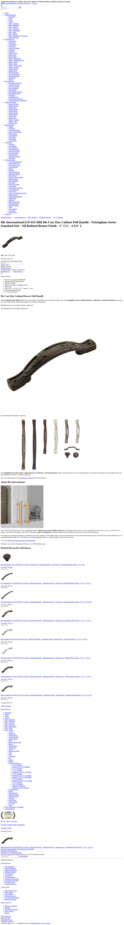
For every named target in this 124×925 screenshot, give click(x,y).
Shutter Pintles (13, 114)
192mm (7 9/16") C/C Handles (21, 777)
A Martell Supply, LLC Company (40, 923)
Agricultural (12, 41)
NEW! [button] (7, 13)
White (10, 805)
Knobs (11, 20)
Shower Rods (13, 134)
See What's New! (10, 882)
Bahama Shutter (13, 104)
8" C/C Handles (17, 779)
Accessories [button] (8, 142)
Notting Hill (12, 198)
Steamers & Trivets (14, 156)
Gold (10, 754)
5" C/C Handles (17, 770)
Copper (11, 749)
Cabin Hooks (13, 44)
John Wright (12, 186)
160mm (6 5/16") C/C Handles (21, 775)
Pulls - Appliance (14, 23)
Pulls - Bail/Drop (14, 25)
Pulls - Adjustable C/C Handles (18, 36)
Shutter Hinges (13, 109)
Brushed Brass (13, 746)
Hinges (11, 18)
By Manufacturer (10, 877)
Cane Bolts (12, 46)
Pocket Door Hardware (16, 99)
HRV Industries (13, 181)
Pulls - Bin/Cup (13, 27)
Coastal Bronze (13, 167)
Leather (11, 760)
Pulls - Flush (12, 32)
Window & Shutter (10, 872)
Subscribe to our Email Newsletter (11, 853)
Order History (9, 892)
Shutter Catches (13, 106)
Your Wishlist (9, 894)
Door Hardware (9, 866)
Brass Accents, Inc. (14, 165)
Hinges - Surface (14, 67)
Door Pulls (12, 95)
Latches (11, 22)
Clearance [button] (8, 214)
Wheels (11, 79)
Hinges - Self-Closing (15, 65)
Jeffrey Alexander (14, 184)
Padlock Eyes (13, 71)
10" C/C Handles (17, 784)
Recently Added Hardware (9, 851)
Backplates (12, 16)
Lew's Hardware (14, 190)
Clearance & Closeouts (12, 879)
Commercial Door (14, 85)
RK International (14, 204)
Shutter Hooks (13, 111)
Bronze (11, 744)
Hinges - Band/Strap (15, 58)
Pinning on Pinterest (11, 906)
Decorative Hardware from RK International (21, 540)
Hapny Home (13, 176)
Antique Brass (13, 735)
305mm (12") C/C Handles (20, 788)
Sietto (10, 207)
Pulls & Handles (14, 72)
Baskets (11, 127)
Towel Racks (13, 141)
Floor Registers (13, 148)
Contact (7, 913)
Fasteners (11, 144)
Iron (10, 758)
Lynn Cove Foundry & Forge (18, 193)
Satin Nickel (12, 800)
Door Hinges (12, 90)
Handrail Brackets (14, 149)
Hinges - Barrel (13, 62)
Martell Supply (13, 195)
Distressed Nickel (14, 751)
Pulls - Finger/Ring (14, 30)
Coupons (34, 3)
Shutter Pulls (12, 116)
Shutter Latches (13, 113)
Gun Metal (12, 756)
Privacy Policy (9, 911)
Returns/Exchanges (10, 899)
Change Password (10, 896)
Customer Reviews (10, 884)
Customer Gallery (6, 828)
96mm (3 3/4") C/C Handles (21, 767)
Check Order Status (11, 890)
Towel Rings (12, 139)
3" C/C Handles (17, 765)
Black (10, 740)
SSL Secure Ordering (11, 909)
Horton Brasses (13, 179)
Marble (11, 761)
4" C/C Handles (17, 768)
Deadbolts (12, 51)
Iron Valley (12, 183)
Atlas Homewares (14, 163)
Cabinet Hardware (10, 868)
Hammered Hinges (14, 174)
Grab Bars (12, 128)
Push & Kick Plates (14, 93)
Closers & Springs (14, 48)
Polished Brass (13, 793)
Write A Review (18, 271)
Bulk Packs (12, 43)
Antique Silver (13, 739)
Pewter (11, 791)
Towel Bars (12, 137)
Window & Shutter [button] (10, 102)
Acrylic (11, 732)
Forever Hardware (14, 172)
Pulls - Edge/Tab (14, 29)
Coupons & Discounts (11, 880)
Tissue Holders (13, 135)
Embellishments (13, 97)
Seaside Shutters (14, 205)
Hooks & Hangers (14, 130)
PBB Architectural (14, 202)
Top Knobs (12, 211)
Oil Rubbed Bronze (15, 763)
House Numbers (14, 153)
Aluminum (12, 733)
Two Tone (12, 803)
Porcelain (11, 798)
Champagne (12, 747)
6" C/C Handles (17, 774)
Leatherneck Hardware (16, 188)
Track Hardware (14, 37)
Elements (11, 170)
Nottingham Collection (26, 478)
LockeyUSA (12, 191)
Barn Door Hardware (15, 83)
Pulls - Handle (13, 34)
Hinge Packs (12, 55)
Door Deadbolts (13, 88)
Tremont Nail (13, 212)
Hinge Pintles (13, 57)
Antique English (14, 737)
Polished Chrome (14, 795)
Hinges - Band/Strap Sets (16, 60)
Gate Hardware (9, 873)
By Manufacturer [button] (10, 160)
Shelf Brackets (13, 155)
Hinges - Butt (13, 64)
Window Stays (13, 123)
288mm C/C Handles (18, 786)
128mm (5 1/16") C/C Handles (21, 772)
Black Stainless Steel (15, 742)
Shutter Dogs (13, 107)
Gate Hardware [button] (9, 39)
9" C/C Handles (17, 782)
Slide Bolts (12, 78)
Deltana (11, 169)
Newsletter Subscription (12, 897)
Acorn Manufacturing (15, 162)
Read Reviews (5, 271)
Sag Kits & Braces (14, 74)
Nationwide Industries (15, 197)
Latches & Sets (13, 69)
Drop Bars (12, 50)
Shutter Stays (13, 118)
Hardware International (16, 177)
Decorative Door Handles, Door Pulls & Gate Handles (17, 849)
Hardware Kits (13, 53)
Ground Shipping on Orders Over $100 (15, 3)
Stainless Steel (13, 802)
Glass (10, 753)
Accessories (8, 875)
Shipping (7, 908)
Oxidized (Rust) (13, 789)
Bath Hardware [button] (9, 125)
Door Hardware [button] (9, 81)
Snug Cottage (13, 209)
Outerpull (11, 200)
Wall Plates (12, 158)
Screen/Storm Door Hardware (18, 100)
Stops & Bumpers (14, 76)
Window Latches (14, 120)
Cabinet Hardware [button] (10, 15)
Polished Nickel (13, 796)
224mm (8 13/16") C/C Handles (22, 781)
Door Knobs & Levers (15, 92)
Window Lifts (13, 121)
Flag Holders (12, 146)
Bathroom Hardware (11, 870)
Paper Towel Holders (15, 132)
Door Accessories (14, 86)
